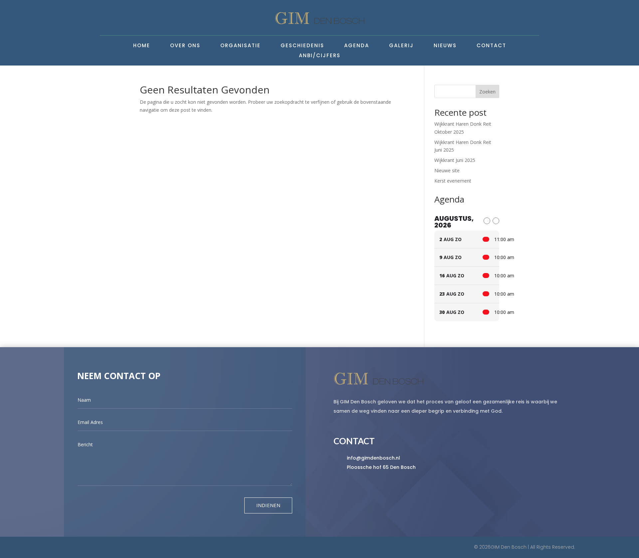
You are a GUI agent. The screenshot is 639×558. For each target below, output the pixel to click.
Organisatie (240, 46)
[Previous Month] (487, 220)
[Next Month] (496, 220)
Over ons (185, 46)
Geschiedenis (302, 46)
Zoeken (487, 91)
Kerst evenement (452, 181)
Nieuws (445, 46)
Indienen (268, 505)
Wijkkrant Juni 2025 (454, 160)
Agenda (356, 46)
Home (141, 46)
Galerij (401, 46)
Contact (491, 46)
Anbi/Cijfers (319, 56)
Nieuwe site (447, 170)
